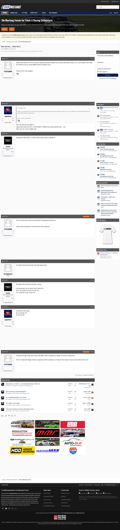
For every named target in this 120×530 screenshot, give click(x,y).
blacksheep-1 (9, 385)
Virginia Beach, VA (8, 156)
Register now (113, 78)
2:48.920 (102, 147)
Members (63, 496)
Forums (4, 13)
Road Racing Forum (104, 139)
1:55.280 (102, 168)
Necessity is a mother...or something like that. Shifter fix (23, 384)
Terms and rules (88, 484)
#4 (93, 216)
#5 (93, 261)
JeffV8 (89, 399)
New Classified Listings (49, 506)
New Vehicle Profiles (48, 496)
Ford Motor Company (16, 522)
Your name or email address (105, 55)
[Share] (91, 59)
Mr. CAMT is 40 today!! (13, 403)
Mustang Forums (23, 490)
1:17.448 (102, 161)
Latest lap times (101, 144)
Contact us (81, 484)
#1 (93, 58)
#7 (93, 307)
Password (100, 62)
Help (102, 484)
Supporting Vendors (66, 499)
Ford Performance (89, 522)
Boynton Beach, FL (8, 77)
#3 (93, 133)
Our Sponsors (53, 13)
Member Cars (13, 13)
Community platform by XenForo (48, 513)
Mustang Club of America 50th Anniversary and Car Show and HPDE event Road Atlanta (109, 212)
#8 (93, 351)
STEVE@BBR (5, 49)
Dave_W (89, 405)
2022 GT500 (114, 164)
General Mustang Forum (27, 385)
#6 (93, 280)
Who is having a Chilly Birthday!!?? (16, 391)
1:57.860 (102, 174)
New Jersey (8, 122)
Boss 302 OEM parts (105, 121)
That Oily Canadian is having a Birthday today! (20, 409)
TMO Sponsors (115, 1)
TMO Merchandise (105, 1)
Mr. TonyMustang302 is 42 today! (16, 397)
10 (75, 391)
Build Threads (103, 112)
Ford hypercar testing (105, 135)
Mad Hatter (88, 393)
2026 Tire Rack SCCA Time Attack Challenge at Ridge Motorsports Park (109, 205)
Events (44, 13)
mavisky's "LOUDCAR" (106, 129)
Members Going (105, 194)
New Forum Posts (48, 502)
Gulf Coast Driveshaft (105, 115)
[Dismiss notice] (117, 35)
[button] (19, 13)
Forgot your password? (104, 69)
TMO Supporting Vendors (105, 257)
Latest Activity (47, 493)
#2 (93, 103)
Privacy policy (97, 484)
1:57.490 (102, 154)
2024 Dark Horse (113, 150)
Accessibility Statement (110, 484)
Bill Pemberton (9, 393)
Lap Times (24, 13)
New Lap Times (47, 499)
